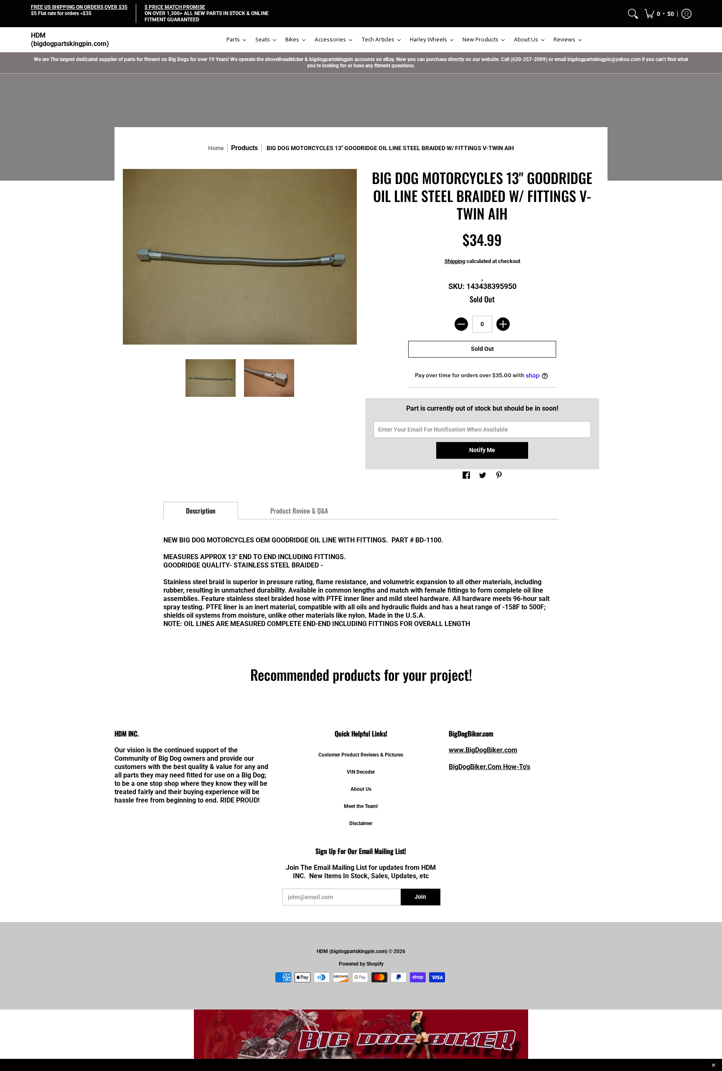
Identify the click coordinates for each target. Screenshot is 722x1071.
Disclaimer (360, 823)
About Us (361, 789)
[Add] (503, 324)
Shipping (455, 261)
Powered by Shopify (361, 964)
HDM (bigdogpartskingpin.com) (70, 39)
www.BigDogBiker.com (483, 750)
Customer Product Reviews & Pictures (360, 755)
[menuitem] (633, 13)
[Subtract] (461, 324)
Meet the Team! (361, 806)
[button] (659, 13)
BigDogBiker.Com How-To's (489, 767)
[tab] (201, 510)
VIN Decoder (361, 772)
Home (216, 148)
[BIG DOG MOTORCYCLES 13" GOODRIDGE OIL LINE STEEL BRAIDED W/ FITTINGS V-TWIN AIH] (211, 378)
